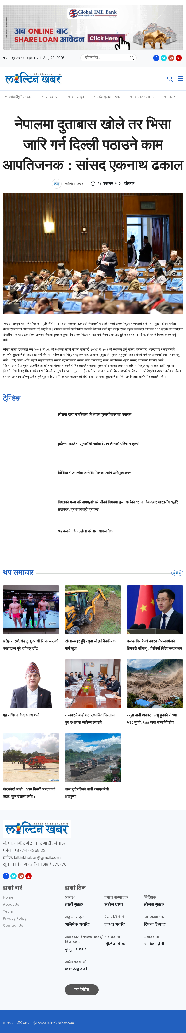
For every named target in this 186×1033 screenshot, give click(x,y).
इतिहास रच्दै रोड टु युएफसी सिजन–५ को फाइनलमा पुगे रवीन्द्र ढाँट (30, 644)
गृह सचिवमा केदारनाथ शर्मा (21, 715)
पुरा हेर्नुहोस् (81, 989)
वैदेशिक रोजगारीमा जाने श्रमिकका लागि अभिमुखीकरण (95, 473)
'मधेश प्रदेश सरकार (108, 97)
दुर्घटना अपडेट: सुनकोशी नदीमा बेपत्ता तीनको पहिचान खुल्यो (99, 444)
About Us (11, 904)
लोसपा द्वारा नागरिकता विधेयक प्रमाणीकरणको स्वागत (94, 414)
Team (8, 911)
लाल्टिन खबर (73, 184)
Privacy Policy (15, 918)
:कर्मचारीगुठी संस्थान (20, 97)
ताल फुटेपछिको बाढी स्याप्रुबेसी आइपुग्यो (87, 792)
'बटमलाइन (77, 97)
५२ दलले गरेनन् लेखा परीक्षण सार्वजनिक (85, 531)
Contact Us (13, 925)
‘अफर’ (171, 97)
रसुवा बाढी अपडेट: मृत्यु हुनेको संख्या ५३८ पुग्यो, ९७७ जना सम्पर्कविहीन (152, 718)
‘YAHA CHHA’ (144, 97)
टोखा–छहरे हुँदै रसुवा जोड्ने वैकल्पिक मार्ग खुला (90, 644)
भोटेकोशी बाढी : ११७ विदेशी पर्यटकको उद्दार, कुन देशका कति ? (29, 792)
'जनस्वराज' (51, 97)
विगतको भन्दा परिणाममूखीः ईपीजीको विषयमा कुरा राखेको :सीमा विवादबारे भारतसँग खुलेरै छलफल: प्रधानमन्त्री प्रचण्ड (118, 505)
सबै (175, 573)
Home (8, 897)
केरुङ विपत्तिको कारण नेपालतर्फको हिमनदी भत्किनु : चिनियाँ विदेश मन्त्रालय (154, 644)
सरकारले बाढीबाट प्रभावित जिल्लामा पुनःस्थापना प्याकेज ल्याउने (90, 718)
